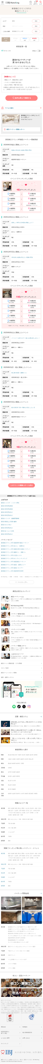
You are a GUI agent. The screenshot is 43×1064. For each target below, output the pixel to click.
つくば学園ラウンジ (13, 959)
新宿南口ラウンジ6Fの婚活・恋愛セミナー (13, 564)
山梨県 (14, 776)
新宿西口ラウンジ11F (14, 927)
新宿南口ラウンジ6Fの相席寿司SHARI (12, 571)
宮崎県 (26, 793)
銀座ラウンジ (23, 927)
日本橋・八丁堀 (34, 812)
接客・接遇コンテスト (7, 677)
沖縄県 (35, 793)
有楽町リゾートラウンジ (14, 929)
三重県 (22, 763)
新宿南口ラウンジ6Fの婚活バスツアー (12, 568)
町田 (38, 810)
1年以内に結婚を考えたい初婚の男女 (22, 257)
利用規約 (24, 1027)
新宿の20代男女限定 (7, 506)
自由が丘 (18, 812)
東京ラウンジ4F (26, 929)
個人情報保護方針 (27, 1032)
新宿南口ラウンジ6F (13, 931)
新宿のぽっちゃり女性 (7, 531)
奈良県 (26, 759)
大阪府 (10, 759)
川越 (12, 828)
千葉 (9, 823)
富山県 (10, 780)
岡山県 (10, 785)
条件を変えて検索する (23, 98)
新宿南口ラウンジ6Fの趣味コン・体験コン (13, 552)
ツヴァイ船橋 (25, 951)
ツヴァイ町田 (37, 935)
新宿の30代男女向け (7, 534)
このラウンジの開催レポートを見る (21, 485)
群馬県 (35, 755)
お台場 (23, 812)
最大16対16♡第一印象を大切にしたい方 (23, 407)
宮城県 (14, 772)
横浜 (9, 819)
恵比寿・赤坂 (33, 808)
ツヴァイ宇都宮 (12, 963)
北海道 (10, 767)
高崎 (9, 840)
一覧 (41, 716)
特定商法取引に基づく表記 (5, 1032)
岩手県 (10, 772)
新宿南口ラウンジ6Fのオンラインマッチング (14, 558)
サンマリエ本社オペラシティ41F (17, 935)
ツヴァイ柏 (19, 951)
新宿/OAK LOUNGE (13, 933)
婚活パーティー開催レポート (15, 129)
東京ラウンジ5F (32, 927)
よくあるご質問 (5, 1038)
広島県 (14, 785)
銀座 (16, 808)
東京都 (10, 755)
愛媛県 (14, 789)
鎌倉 (31, 819)
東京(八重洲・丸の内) (24, 808)
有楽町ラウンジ (35, 929)
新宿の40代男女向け (7, 512)
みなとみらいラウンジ (22, 946)
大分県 (22, 793)
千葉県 (19, 755)
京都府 (14, 759)
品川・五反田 (14, 810)
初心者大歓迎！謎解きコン (19, 372)
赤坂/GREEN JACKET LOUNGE (16, 938)
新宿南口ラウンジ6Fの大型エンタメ (11, 555)
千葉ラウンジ (11, 951)
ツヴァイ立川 (29, 935)
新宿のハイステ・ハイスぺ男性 (10, 503)
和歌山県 (30, 759)
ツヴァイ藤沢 (31, 946)
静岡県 (14, 763)
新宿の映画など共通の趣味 (9, 521)
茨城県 (27, 755)
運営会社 (3, 1027)
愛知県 (10, 763)
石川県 (14, 780)
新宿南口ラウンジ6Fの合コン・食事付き (13, 546)
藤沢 (29, 819)
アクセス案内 (9, 108)
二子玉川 (10, 812)
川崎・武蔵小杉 (23, 819)
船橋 (14, 823)
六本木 (39, 808)
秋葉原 (23, 810)
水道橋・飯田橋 (12, 815)
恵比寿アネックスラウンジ (27, 931)
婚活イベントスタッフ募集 (9, 672)
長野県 (18, 776)
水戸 (13, 832)
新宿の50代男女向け (7, 515)
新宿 (9, 808)
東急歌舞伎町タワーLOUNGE (16, 940)
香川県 (10, 789)
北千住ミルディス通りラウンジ (27, 933)
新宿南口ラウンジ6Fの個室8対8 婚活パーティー (15, 543)
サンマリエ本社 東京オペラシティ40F (18, 942)
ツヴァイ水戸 (22, 959)
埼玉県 (23, 755)
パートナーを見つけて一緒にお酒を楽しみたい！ (25, 338)
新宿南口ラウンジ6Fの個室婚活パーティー (13, 561)
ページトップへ (22, 582)
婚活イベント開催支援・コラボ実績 (11, 663)
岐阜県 (18, 763)
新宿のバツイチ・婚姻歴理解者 (10, 518)
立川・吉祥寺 (33, 810)
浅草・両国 (20, 815)
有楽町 (12, 808)
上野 (20, 810)
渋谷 (14, 812)
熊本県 (18, 793)
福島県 (18, 772)
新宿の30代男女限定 (7, 509)
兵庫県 (18, 759)
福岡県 (10, 793)
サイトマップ (4, 1043)
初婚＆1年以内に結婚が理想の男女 (21, 150)
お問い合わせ (26, 1038)
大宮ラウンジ (11, 955)
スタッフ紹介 (5, 668)
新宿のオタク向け (6, 524)
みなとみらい (14, 819)
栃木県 (31, 755)
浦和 (15, 828)
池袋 (9, 810)
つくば (10, 832)
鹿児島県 (30, 793)
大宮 (9, 828)
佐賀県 (14, 793)
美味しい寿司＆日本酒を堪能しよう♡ (22, 222)
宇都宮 (10, 836)
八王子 (27, 812)
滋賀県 (22, 759)
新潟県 (10, 776)
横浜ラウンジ (11, 946)
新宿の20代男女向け (7, 528)
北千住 (27, 810)
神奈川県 (14, 755)
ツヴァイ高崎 (11, 968)
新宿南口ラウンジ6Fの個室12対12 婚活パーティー (15, 549)
